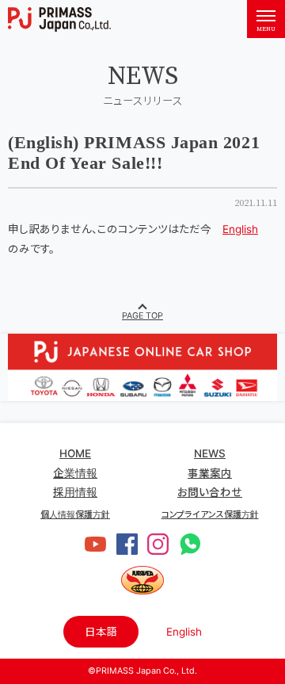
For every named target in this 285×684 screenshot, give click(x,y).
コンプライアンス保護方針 (210, 515)
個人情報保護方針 (75, 515)
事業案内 (210, 473)
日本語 (101, 631)
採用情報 (75, 492)
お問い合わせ (209, 492)
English (240, 229)
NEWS (210, 453)
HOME (75, 453)
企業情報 (75, 473)
